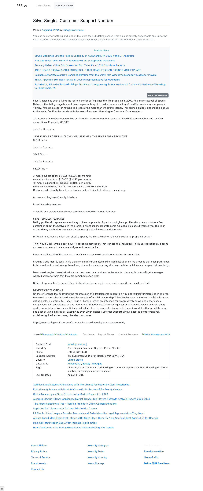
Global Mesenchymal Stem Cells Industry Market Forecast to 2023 (70, 394)
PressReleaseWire (154, 451)
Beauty (86, 363)
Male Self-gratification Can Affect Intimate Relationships (65, 422)
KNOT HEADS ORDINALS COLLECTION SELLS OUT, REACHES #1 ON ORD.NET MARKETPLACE (87, 70)
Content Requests (128, 334)
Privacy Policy (39, 451)
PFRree (22, 5)
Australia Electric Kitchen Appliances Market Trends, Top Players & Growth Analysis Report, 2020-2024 (91, 398)
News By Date (95, 451)
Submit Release (64, 5)
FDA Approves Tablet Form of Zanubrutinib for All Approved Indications (74, 60)
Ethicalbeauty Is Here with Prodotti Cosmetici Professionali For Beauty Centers (77, 389)
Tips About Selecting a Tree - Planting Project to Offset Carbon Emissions (75, 403)
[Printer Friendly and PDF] (156, 334)
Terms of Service (40, 457)
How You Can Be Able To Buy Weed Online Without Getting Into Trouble (73, 427)
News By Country (97, 457)
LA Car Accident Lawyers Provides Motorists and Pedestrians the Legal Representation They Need (88, 413)
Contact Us (37, 469)
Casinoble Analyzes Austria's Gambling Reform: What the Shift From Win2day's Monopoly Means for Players (95, 74)
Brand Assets (38, 463)
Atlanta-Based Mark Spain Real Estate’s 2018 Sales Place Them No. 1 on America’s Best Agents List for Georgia (95, 417)
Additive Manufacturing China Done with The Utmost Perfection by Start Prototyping (81, 384)
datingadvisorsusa (73, 29)
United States (75, 359)
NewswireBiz (151, 457)
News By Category (98, 445)
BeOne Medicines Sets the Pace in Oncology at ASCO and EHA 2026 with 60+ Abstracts (84, 55)
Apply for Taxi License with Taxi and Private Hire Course (65, 408)
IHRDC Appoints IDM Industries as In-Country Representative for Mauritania (77, 79)
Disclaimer (89, 334)
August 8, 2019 (50, 29)
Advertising (73, 363)
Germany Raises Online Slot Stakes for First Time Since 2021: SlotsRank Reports (79, 65)
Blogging (97, 363)
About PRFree (39, 445)
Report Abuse (106, 334)
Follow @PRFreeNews (157, 463)
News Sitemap (96, 463)
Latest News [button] (44, 5)
